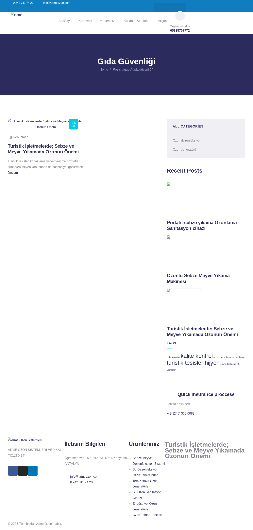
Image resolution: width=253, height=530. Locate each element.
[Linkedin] (177, 7)
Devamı (13, 172)
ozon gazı (218, 357)
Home (104, 69)
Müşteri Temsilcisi (180, 26)
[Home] (17, 15)
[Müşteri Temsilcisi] (180, 16)
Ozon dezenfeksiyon (187, 140)
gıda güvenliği (173, 357)
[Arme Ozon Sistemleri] (25, 440)
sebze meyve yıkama (234, 357)
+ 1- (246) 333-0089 (180, 413)
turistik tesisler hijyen (193, 362)
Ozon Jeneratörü (184, 149)
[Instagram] (169, 7)
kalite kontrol (197, 355)
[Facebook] (162, 7)
